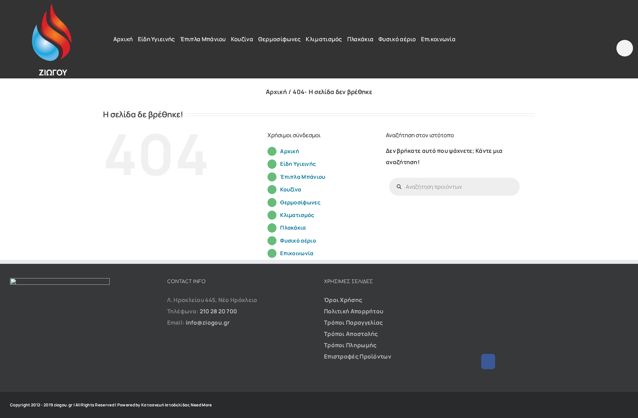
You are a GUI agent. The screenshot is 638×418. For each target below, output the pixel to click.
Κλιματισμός (297, 215)
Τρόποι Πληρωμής (350, 345)
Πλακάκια (293, 227)
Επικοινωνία (296, 253)
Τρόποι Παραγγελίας (353, 322)
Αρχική (289, 151)
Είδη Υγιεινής (298, 163)
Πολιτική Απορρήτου (353, 311)
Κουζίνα (290, 189)
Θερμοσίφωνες (300, 202)
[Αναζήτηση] (567, 36)
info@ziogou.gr (208, 322)
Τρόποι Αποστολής (351, 334)
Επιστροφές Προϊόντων (357, 356)
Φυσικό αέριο (298, 240)
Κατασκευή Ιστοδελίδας (165, 405)
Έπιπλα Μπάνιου (302, 176)
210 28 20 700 (218, 311)
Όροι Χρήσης (343, 300)
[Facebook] (488, 361)
